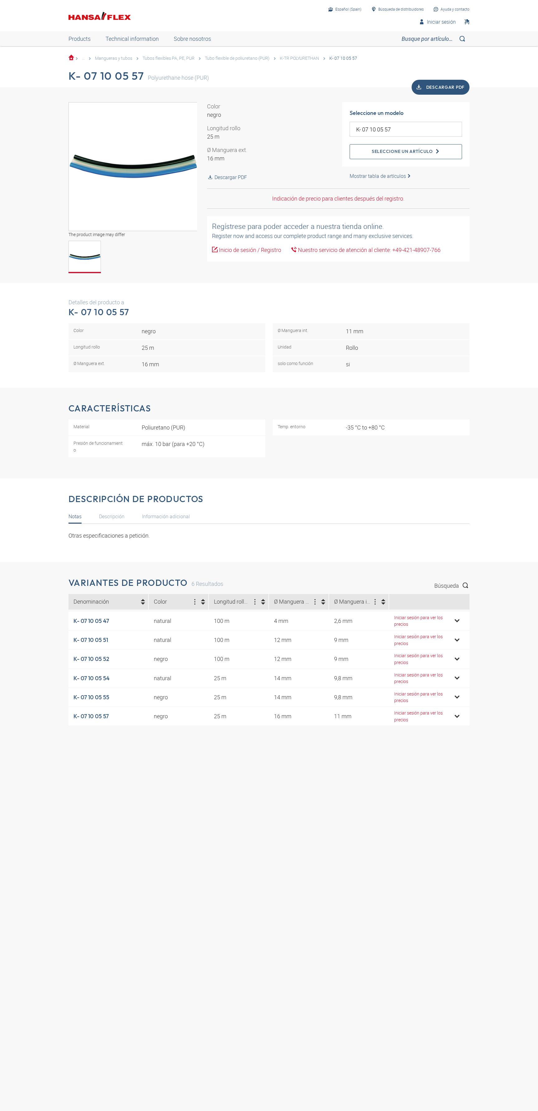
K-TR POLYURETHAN (299, 58)
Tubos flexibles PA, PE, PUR (169, 58)
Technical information (132, 38)
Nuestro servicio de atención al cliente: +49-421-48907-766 (369, 250)
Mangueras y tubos (113, 58)
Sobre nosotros (192, 38)
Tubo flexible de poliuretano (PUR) (237, 58)
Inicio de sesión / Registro (249, 250)
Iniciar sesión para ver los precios (418, 621)
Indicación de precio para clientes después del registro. (338, 198)
